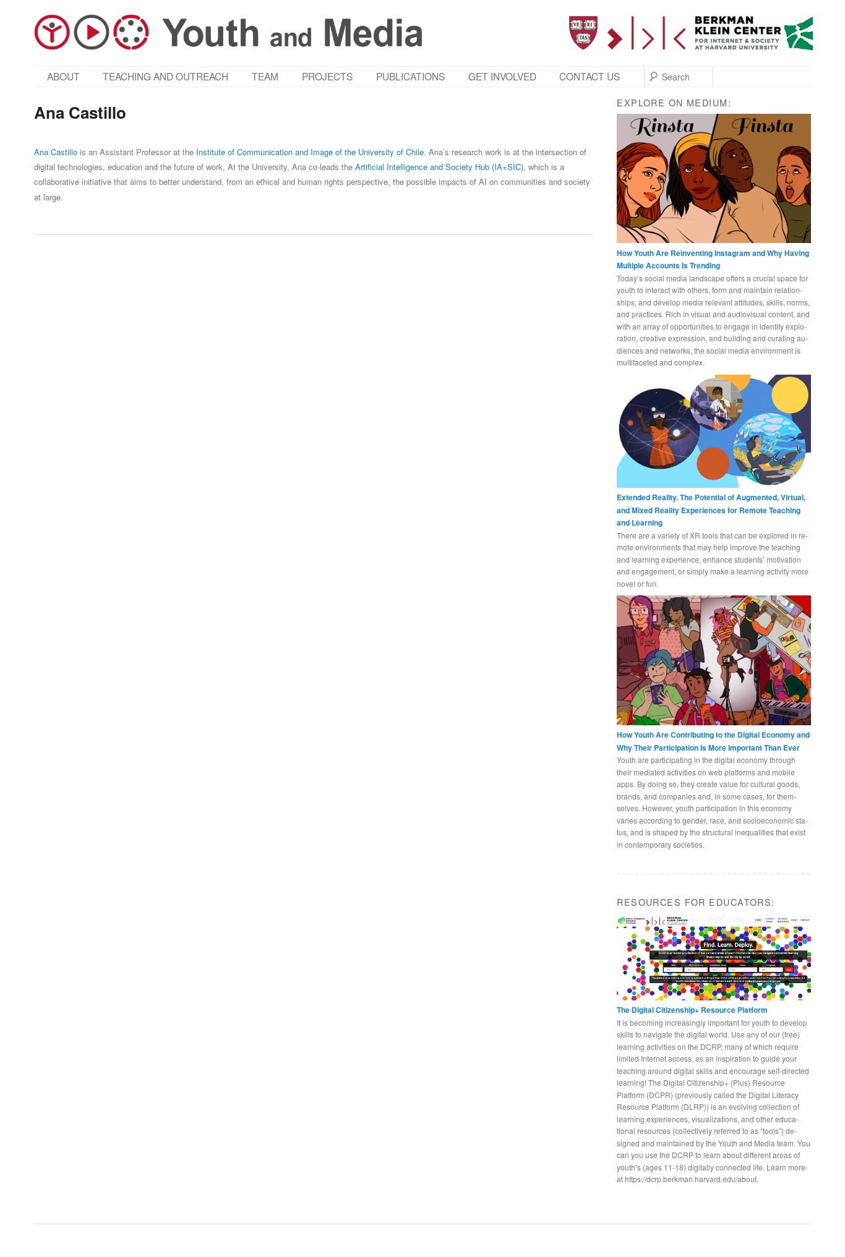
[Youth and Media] (228, 32)
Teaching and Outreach (165, 76)
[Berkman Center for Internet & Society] (675, 33)
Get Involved (502, 76)
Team (265, 76)
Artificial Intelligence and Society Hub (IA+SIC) (439, 167)
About (63, 76)
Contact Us (589, 76)
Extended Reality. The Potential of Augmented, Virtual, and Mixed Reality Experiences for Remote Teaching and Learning (711, 510)
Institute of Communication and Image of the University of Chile (310, 152)
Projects (327, 76)
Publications (410, 76)
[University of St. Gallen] (798, 33)
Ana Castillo (55, 152)
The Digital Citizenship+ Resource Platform (692, 1009)
